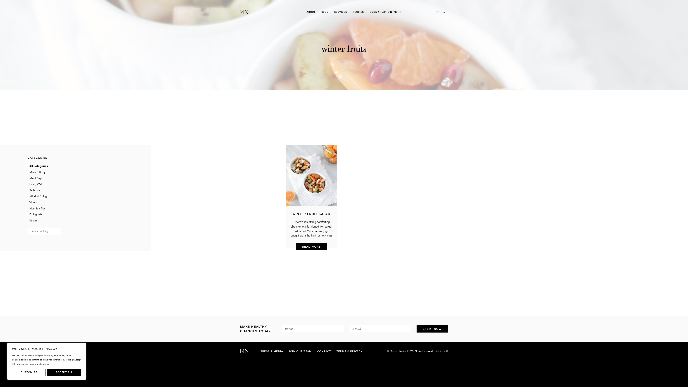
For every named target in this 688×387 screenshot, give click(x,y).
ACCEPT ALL (64, 372)
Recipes (34, 220)
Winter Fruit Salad (311, 214)
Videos (33, 202)
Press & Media (272, 351)
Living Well (35, 184)
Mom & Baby (37, 172)
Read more (311, 247)
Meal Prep (35, 178)
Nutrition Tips (37, 208)
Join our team (300, 351)
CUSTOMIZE (29, 372)
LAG (445, 351)
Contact (324, 351)
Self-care (34, 190)
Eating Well (36, 214)
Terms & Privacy (349, 351)
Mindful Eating (38, 196)
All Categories (38, 166)
